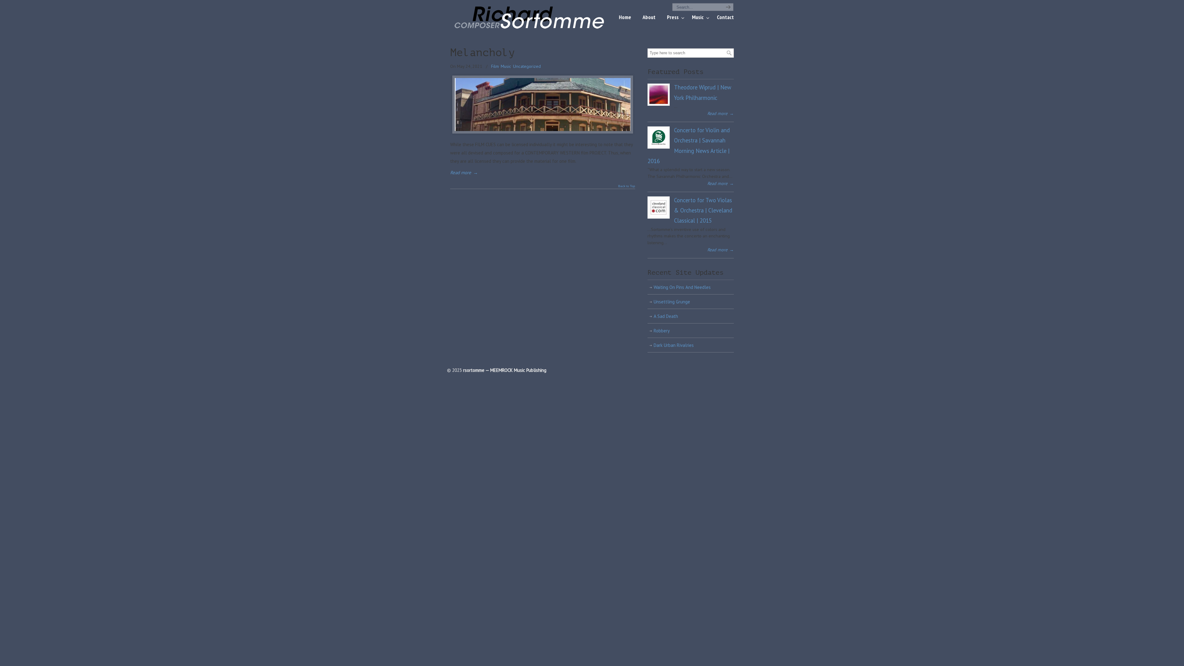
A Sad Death (666, 316)
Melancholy (482, 53)
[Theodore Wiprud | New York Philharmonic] (658, 94)
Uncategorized (527, 66)
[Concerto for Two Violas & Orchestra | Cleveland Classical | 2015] (658, 207)
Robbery (662, 331)
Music (506, 66)
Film (495, 66)
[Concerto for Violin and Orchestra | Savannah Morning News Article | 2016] (658, 137)
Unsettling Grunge (672, 302)
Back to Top (626, 186)
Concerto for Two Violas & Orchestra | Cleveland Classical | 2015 (703, 210)
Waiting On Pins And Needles (682, 287)
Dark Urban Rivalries (674, 345)
